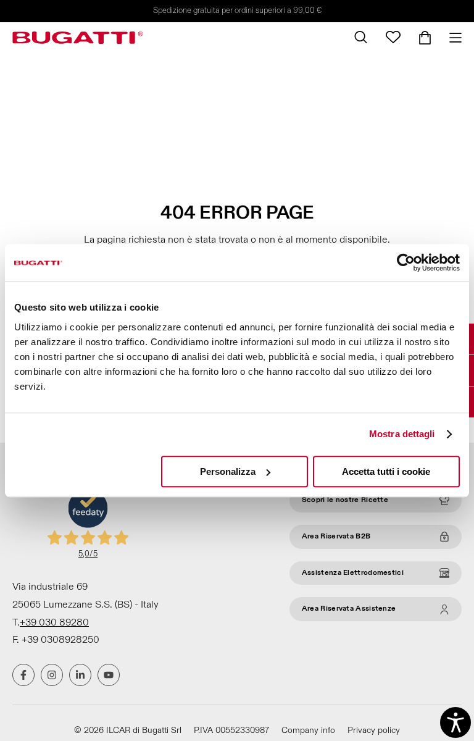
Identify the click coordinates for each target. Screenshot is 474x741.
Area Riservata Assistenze (349, 608)
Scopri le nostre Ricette (345, 499)
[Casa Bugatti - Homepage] (77, 37)
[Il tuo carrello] (425, 37)
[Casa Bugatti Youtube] (109, 675)
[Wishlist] (393, 37)
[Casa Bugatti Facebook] (23, 675)
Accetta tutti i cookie (386, 471)
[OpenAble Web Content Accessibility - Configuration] (455, 722)
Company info (308, 730)
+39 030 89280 (54, 622)
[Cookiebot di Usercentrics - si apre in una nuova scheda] (406, 262)
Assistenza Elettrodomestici (353, 572)
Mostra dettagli (402, 434)
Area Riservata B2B (336, 536)
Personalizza (228, 471)
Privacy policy (373, 730)
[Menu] (451, 37)
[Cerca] (360, 37)
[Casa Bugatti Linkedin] (80, 675)
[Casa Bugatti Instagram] (52, 675)
